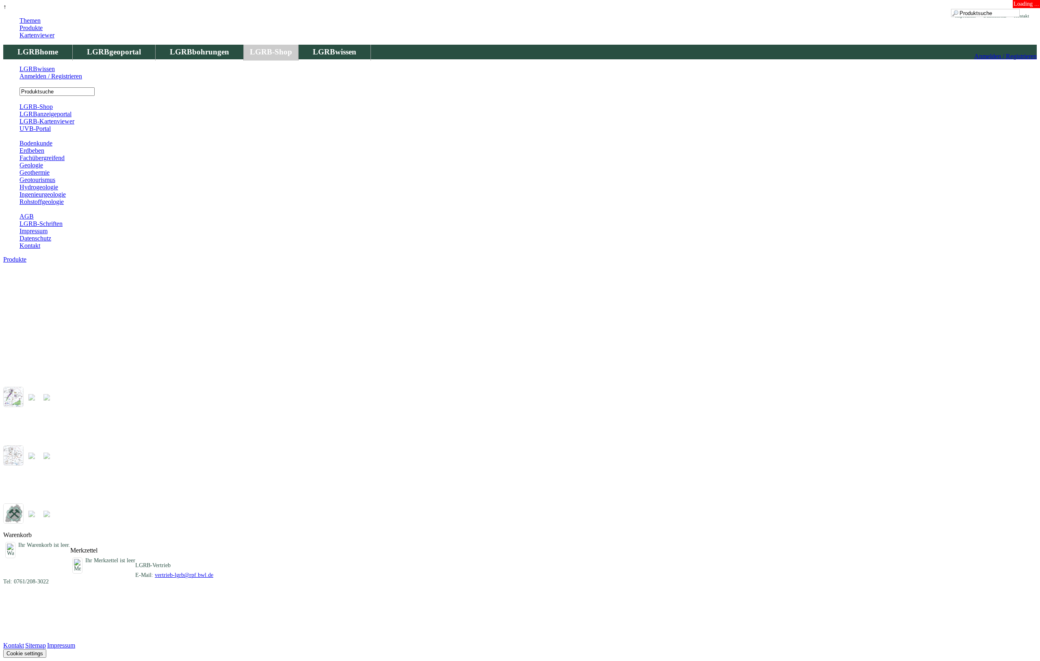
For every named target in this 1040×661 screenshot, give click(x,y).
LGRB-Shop (271, 52)
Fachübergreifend (42, 157)
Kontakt (30, 245)
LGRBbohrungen (199, 52)
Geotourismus (37, 179)
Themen (30, 20)
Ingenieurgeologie (43, 194)
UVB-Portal (35, 128)
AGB (27, 216)
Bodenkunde (36, 143)
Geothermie (35, 172)
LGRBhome (37, 52)
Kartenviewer (37, 35)
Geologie (31, 165)
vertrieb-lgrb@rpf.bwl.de (184, 575)
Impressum (34, 231)
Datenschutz (35, 238)
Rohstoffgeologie (42, 201)
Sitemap (35, 645)
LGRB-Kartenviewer (47, 121)
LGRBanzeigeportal (46, 114)
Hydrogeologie (39, 187)
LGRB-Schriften (41, 223)
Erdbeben (32, 150)
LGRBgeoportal (114, 52)
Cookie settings (24, 653)
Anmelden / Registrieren (1005, 56)
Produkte (31, 27)
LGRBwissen (334, 52)
